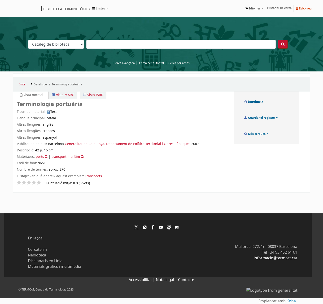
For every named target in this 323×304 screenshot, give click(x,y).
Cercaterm (37, 249)
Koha (291, 301)
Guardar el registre (261, 118)
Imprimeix (255, 102)
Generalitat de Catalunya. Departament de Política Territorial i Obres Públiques (127, 143)
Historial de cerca (279, 8)
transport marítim (66, 156)
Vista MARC (64, 95)
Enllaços (35, 238)
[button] (100, 8)
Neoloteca (37, 255)
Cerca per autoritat (151, 63)
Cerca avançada (124, 63)
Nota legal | (167, 280)
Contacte (186, 280)
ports (40, 156)
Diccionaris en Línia (45, 261)
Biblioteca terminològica (67, 9)
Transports (93, 176)
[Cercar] (283, 44)
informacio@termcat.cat (275, 258)
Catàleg (18, 8)
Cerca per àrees (179, 63)
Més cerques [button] (256, 134)
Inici (22, 84)
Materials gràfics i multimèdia (54, 266)
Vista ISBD (94, 95)
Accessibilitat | (142, 280)
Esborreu (305, 8)
